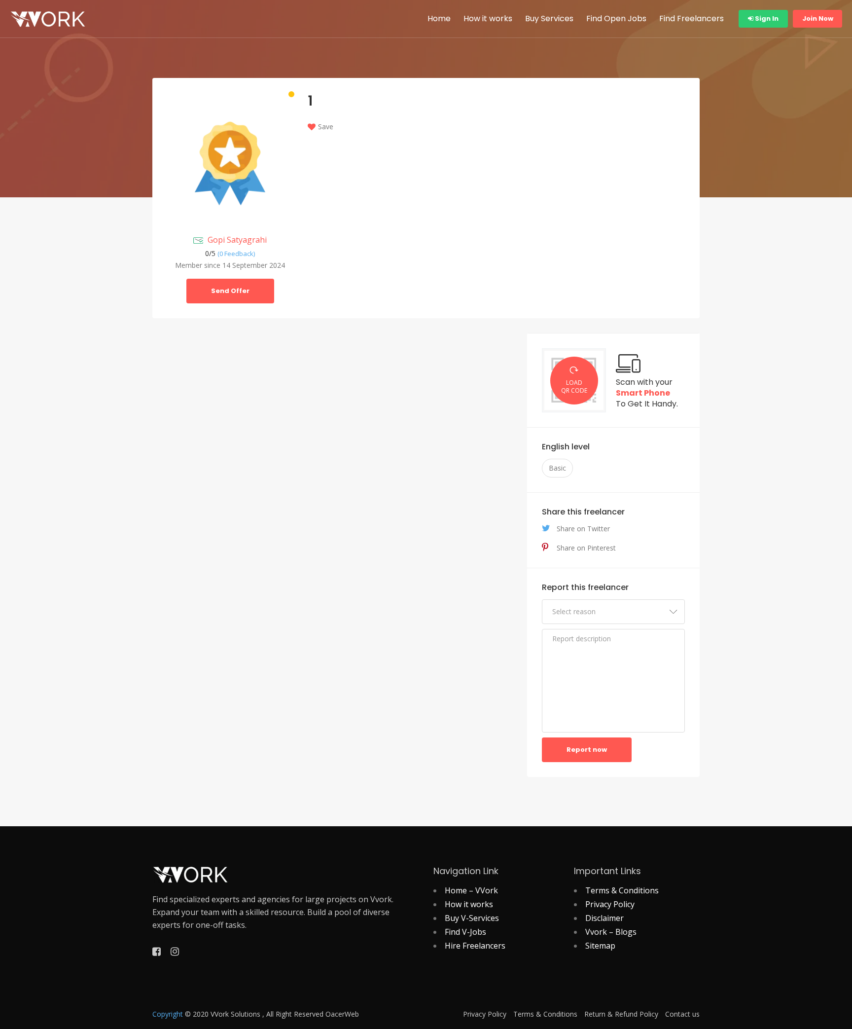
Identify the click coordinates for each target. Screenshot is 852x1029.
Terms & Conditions (622, 890)
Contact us (682, 1014)
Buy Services (549, 18)
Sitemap (600, 945)
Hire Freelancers (475, 945)
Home (439, 18)
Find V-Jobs (465, 931)
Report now (587, 749)
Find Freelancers (691, 18)
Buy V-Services (472, 918)
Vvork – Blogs (611, 931)
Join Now (817, 18)
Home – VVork (471, 890)
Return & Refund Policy (621, 1014)
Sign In (766, 18)
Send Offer (230, 290)
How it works (487, 18)
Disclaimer (604, 918)
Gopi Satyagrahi (237, 239)
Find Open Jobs (616, 18)
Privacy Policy (610, 904)
